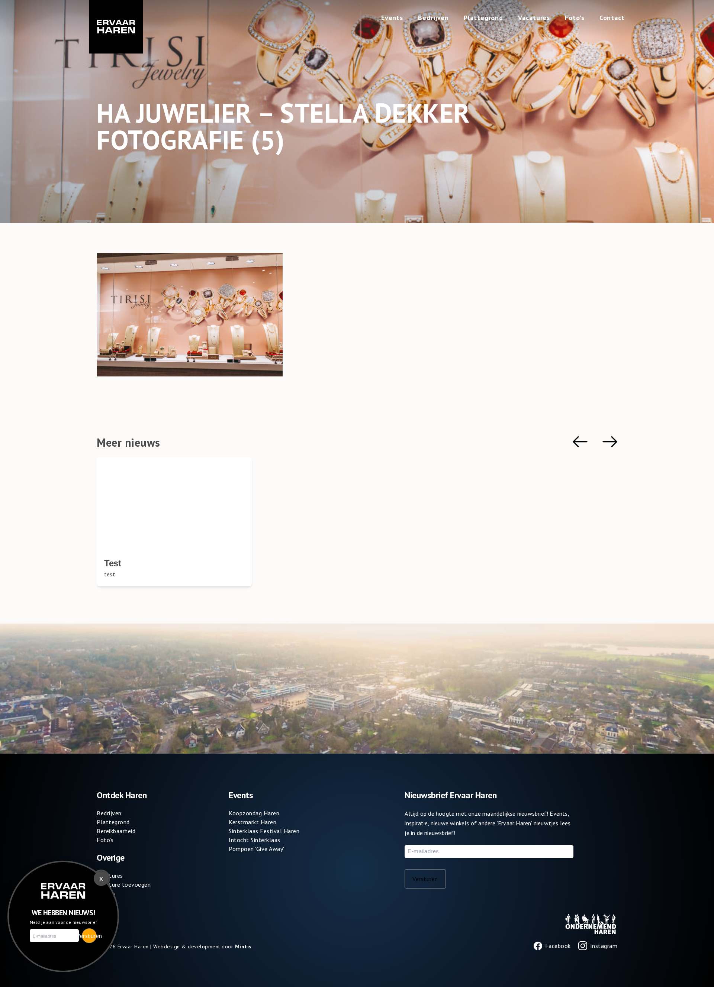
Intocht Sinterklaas (254, 840)
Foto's (105, 840)
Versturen (425, 879)
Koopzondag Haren (254, 813)
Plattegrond (483, 17)
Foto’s (574, 17)
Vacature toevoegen (124, 884)
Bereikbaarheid (116, 831)
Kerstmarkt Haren (252, 822)
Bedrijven (433, 17)
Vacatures (534, 17)
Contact (612, 17)
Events (392, 17)
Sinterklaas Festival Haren (264, 831)
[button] (580, 441)
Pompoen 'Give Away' (256, 848)
